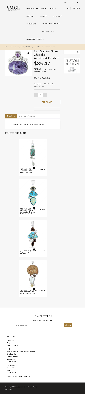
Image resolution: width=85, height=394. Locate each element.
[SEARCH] (78, 52)
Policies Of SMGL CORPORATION (18, 376)
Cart (74, 8)
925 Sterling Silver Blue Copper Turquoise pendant (28, 252)
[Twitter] (77, 2)
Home (7, 47)
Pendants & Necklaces (35, 8)
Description (11, 116)
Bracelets (43, 16)
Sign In (9, 370)
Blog (8, 343)
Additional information (27, 116)
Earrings (29, 16)
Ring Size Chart (12, 354)
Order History (11, 368)
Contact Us (10, 340)
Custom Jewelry (12, 357)
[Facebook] (72, 2)
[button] (28, 53)
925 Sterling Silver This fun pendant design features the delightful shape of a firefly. (28, 211)
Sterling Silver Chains (51, 24)
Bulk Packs (57, 16)
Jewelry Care (11, 359)
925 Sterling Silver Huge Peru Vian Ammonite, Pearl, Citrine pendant (28, 291)
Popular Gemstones (34, 39)
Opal (22, 47)
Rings (52, 8)
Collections (31, 24)
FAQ (8, 349)
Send (69, 325)
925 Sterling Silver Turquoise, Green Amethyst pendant (26, 170)
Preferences (11, 365)
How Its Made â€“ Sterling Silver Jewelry (21, 351)
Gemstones (15, 47)
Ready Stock (47, 31)
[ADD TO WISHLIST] (35, 169)
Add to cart (47, 102)
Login (65, 2)
